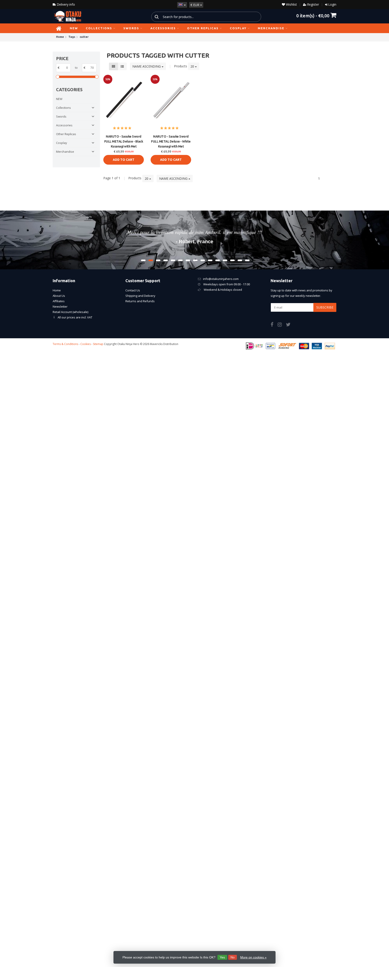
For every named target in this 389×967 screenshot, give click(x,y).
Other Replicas (203, 28)
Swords (131, 28)
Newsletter (60, 306)
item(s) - (312, 15)
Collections (99, 28)
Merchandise (271, 28)
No (233, 957)
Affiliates (59, 301)
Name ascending (147, 66)
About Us (59, 296)
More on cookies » (253, 957)
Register (313, 4)
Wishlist (291, 4)
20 (192, 66)
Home (57, 290)
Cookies (85, 344)
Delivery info (65, 4)
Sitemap (98, 344)
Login (332, 4)
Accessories (163, 28)
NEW (74, 28)
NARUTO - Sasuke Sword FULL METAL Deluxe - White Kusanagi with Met (171, 141)
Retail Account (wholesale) (70, 312)
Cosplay (238, 28)
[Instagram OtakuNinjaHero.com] (282, 325)
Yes (222, 957)
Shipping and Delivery (140, 296)
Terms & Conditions (65, 344)
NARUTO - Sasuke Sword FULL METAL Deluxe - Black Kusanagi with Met (123, 141)
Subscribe (324, 307)
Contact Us (132, 290)
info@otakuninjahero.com (221, 279)
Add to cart (123, 159)
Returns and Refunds (140, 301)
